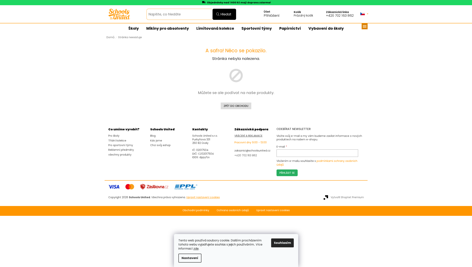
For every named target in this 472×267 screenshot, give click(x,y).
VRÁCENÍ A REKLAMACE (248, 136)
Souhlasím (282, 243)
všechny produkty (119, 154)
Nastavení (190, 258)
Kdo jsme (156, 140)
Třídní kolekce (117, 140)
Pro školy (113, 136)
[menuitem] (134, 28)
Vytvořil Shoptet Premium (347, 197)
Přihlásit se (287, 173)
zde (196, 248)
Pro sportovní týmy (120, 145)
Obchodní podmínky (195, 210)
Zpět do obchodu (236, 106)
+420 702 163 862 (340, 15)
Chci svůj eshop (160, 145)
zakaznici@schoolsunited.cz (252, 150)
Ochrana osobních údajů (233, 210)
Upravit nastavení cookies (273, 210)
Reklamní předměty (121, 150)
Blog (153, 136)
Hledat (226, 14)
